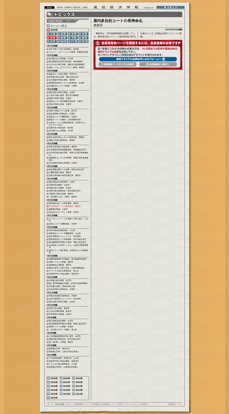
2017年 (79, 386)
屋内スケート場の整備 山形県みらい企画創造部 (68, 251)
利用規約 (96, 404)
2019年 (54, 386)
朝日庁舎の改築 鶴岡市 (59, 308)
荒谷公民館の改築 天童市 (60, 104)
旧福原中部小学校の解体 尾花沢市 (64, 274)
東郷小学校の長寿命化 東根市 (62, 140)
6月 (62, 37)
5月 (52, 37)
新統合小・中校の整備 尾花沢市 (63, 74)
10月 (62, 41)
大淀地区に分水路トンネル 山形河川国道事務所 (68, 246)
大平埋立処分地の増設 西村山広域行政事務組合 (68, 154)
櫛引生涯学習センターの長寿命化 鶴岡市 (66, 137)
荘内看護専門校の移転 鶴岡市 (62, 80)
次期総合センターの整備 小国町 (63, 86)
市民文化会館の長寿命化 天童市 (63, 296)
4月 (83, 34)
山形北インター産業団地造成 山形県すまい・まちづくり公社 (68, 123)
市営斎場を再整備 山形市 (60, 314)
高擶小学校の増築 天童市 (60, 98)
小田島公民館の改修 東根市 (61, 194)
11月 (73, 41)
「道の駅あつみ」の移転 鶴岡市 (63, 197)
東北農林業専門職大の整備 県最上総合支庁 (67, 242)
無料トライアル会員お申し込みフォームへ (138, 59)
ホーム (50, 404)
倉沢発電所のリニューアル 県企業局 (65, 236)
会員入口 (171, 7)
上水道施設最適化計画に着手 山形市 (65, 336)
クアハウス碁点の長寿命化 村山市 (64, 271)
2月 (62, 34)
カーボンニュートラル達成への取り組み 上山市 (68, 220)
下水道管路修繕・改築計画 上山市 (64, 358)
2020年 (79, 382)
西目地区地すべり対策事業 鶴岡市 (64, 203)
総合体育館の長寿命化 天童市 (62, 114)
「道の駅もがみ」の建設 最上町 (63, 329)
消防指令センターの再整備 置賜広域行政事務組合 (68, 159)
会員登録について (108, 404)
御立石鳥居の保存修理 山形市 (62, 182)
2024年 (79, 378)
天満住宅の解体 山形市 (59, 185)
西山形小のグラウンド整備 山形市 (64, 212)
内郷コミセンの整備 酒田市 (61, 262)
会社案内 (144, 404)
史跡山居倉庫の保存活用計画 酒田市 (65, 175)
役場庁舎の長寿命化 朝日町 (61, 128)
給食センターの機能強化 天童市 (63, 117)
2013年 (54, 394)
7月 (73, 37)
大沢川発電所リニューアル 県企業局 (65, 299)
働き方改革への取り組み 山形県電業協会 (66, 268)
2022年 (54, 382)
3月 (73, 34)
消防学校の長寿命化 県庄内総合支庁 (65, 191)
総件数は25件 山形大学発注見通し (64, 351)
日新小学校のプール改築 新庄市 (63, 111)
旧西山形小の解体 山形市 (60, 188)
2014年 (79, 390)
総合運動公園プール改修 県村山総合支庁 (66, 169)
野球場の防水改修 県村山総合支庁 (64, 77)
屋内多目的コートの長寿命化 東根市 (65, 206)
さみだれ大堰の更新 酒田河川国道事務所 (66, 64)
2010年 (54, 398)
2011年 (79, 394)
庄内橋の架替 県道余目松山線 (62, 286)
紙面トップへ (176, 404)
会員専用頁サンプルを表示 (117, 64)
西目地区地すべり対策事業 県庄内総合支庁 (67, 239)
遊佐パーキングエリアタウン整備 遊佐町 (66, 67)
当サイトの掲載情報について (78, 404)
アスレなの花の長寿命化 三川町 (63, 364)
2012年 (66, 394)
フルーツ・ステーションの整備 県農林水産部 (68, 52)
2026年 (54, 378)
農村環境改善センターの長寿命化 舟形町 (66, 83)
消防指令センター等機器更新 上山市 (65, 233)
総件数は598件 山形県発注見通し (63, 367)
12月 (83, 41)
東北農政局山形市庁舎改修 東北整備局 (66, 61)
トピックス (59, 404)
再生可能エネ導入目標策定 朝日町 (64, 49)
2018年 (66, 386)
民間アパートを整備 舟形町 (61, 327)
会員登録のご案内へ (158, 64)
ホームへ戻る (58, 25)
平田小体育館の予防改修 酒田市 (63, 147)
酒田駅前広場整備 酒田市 (60, 265)
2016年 (54, 390)
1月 (52, 34)
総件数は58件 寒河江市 (59, 348)
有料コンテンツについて (128, 404)
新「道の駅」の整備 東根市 (61, 342)
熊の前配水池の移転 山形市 (61, 321)
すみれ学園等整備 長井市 (60, 311)
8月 (83, 37)
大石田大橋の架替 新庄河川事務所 (64, 95)
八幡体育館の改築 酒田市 (60, 172)
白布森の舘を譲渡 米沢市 (60, 280)
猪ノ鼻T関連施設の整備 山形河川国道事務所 (68, 283)
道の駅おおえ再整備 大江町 (61, 58)
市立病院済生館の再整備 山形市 (63, 163)
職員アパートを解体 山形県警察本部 (65, 120)
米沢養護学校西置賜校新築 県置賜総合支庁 (67, 150)
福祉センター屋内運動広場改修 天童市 (66, 101)
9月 (52, 41)
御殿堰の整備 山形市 (58, 209)
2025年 (66, 378)
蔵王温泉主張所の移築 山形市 (62, 92)
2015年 (66, 390)
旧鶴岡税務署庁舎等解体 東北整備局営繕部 (67, 259)
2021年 (66, 382)
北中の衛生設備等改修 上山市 (62, 230)
